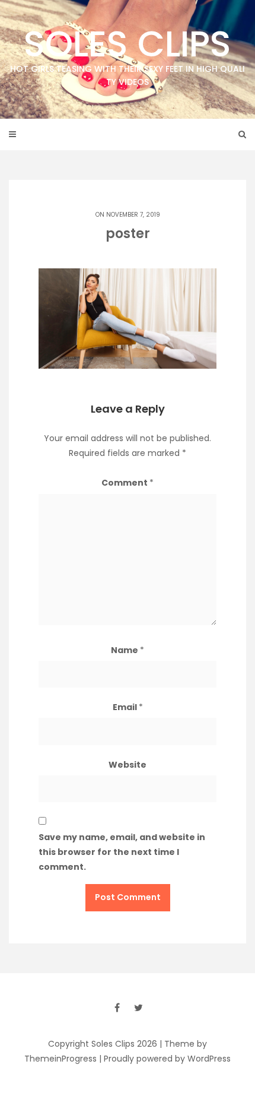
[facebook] (117, 1007)
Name (127, 650)
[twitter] (138, 1007)
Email (128, 707)
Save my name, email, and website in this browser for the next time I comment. (122, 852)
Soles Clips (127, 53)
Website (127, 765)
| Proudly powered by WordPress (165, 1059)
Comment (127, 483)
